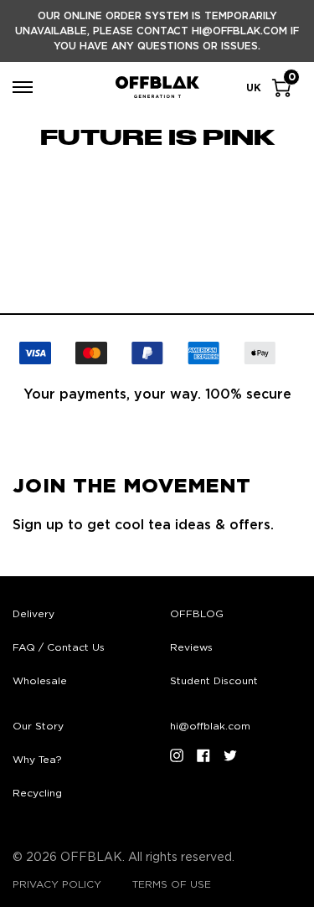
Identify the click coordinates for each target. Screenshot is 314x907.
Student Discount (214, 681)
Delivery (33, 614)
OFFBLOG (197, 614)
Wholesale (40, 681)
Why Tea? (37, 760)
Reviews (191, 647)
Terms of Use (171, 884)
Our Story (38, 726)
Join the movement (132, 487)
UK (253, 88)
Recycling (37, 793)
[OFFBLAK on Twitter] (230, 755)
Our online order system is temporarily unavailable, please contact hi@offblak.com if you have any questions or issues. (157, 31)
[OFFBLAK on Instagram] (176, 755)
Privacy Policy (57, 884)
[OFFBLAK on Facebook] (203, 755)
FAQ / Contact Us (59, 647)
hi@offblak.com (210, 726)
